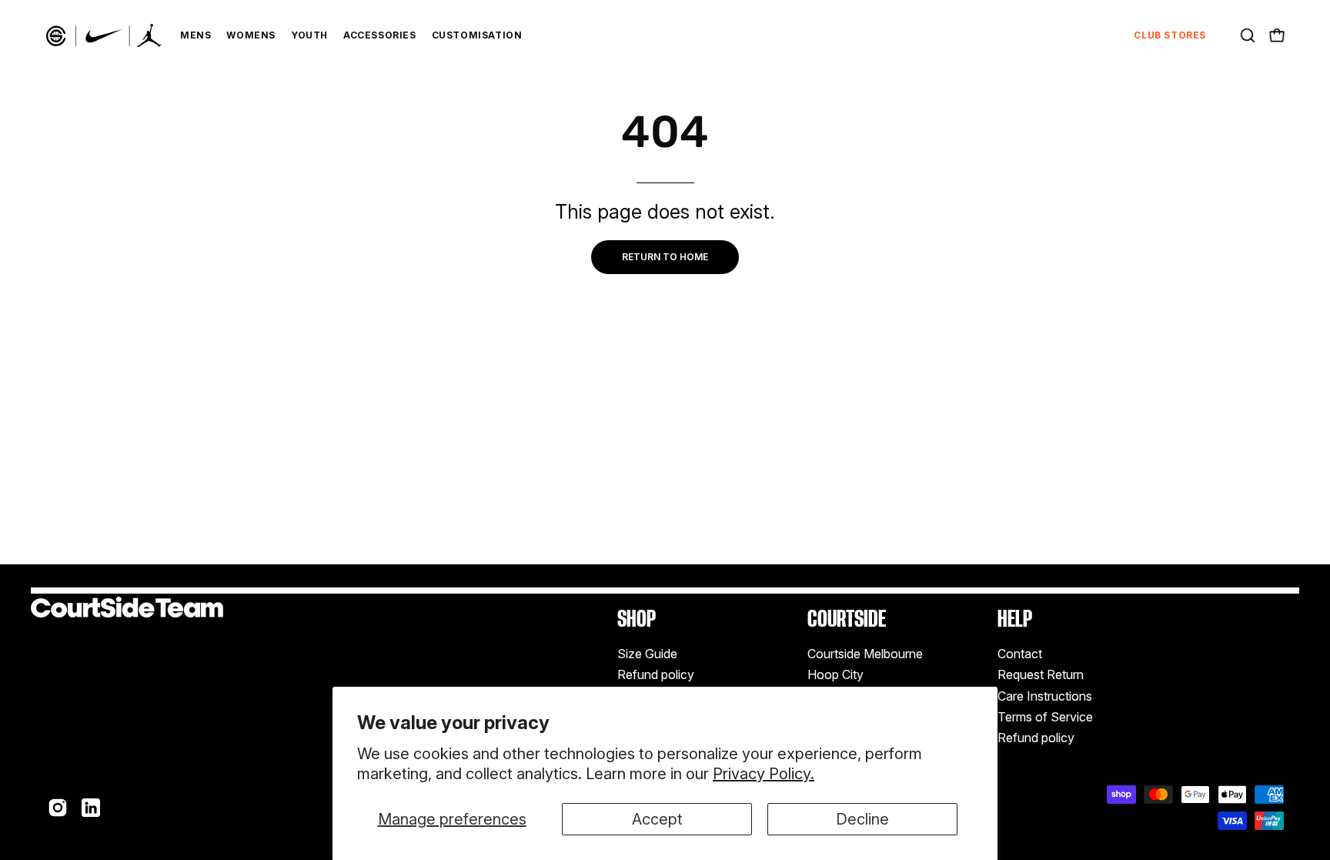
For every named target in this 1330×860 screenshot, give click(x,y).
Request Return (1041, 675)
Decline (862, 819)
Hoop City (835, 675)
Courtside (846, 618)
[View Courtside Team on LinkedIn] (91, 807)
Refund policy (655, 675)
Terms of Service (1045, 716)
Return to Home (665, 257)
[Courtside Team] (104, 35)
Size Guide (647, 653)
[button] (1247, 35)
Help (1015, 618)
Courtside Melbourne (865, 653)
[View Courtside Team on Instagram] (57, 807)
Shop (636, 618)
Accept (657, 819)
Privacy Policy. (763, 774)
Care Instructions (1045, 696)
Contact (1020, 653)
